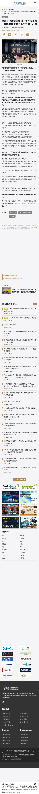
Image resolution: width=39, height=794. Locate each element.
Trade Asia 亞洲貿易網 (14, 759)
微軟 (3, 541)
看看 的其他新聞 (10, 275)
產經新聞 (4, 549)
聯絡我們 (25, 743)
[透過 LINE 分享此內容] (10, 34)
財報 (21, 544)
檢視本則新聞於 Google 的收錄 (10, 30)
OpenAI (22, 552)
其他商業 (7, 722)
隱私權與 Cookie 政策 (10, 755)
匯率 (21, 547)
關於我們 (25, 734)
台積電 (22, 535)
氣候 (3, 547)
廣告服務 (25, 740)
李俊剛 (12, 216)
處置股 (4, 544)
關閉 (18, 792)
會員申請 (7, 737)
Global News (8, 725)
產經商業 (7, 713)
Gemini (4, 558)
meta (3, 555)
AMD (21, 541)
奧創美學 (6, 27)
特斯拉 (22, 558)
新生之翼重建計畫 (25, 213)
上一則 (6, 285)
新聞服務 (25, 737)
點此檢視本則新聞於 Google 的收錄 (12, 278)
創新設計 (7, 716)
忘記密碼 (7, 743)
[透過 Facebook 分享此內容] (4, 34)
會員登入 (7, 740)
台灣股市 (4, 538)
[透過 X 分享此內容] (16, 34)
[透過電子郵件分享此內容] (28, 34)
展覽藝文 (7, 719)
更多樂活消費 (18, 479)
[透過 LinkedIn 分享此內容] (22, 34)
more (35, 304)
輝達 (3, 535)
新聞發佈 (7, 734)
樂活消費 (12, 9)
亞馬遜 (22, 538)
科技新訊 (25, 713)
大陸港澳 (25, 722)
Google (22, 555)
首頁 (5, 9)
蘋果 (3, 552)
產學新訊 (25, 719)
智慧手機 (22, 549)
